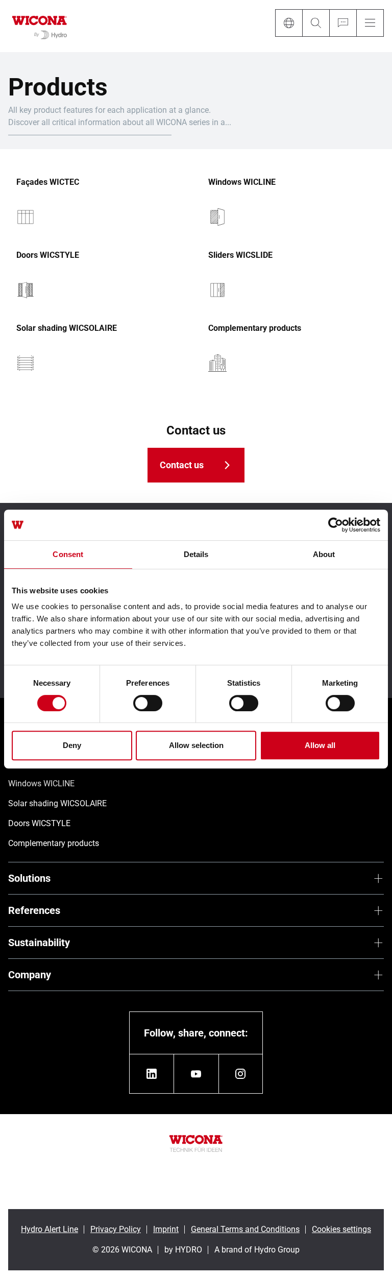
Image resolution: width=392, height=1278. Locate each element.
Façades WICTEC (47, 182)
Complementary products (254, 328)
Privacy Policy (115, 1229)
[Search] (315, 23)
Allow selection (196, 745)
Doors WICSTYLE (47, 255)
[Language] (288, 23)
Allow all (320, 745)
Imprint (166, 1229)
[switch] (147, 703)
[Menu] (370, 23)
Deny (72, 745)
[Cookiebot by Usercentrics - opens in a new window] (335, 525)
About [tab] (324, 554)
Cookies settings (341, 1229)
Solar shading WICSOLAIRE (66, 328)
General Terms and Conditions (245, 1229)
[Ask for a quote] (342, 23)
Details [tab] (196, 554)
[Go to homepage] (39, 26)
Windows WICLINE (242, 182)
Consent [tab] (68, 554)
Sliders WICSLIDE (240, 255)
